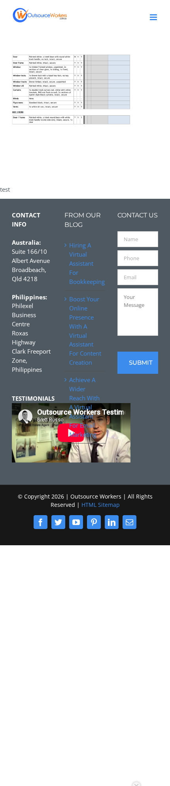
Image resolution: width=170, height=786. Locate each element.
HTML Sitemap (100, 504)
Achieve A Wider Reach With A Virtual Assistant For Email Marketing (84, 407)
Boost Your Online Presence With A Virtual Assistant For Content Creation (85, 331)
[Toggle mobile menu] (154, 17)
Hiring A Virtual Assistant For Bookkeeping (85, 263)
